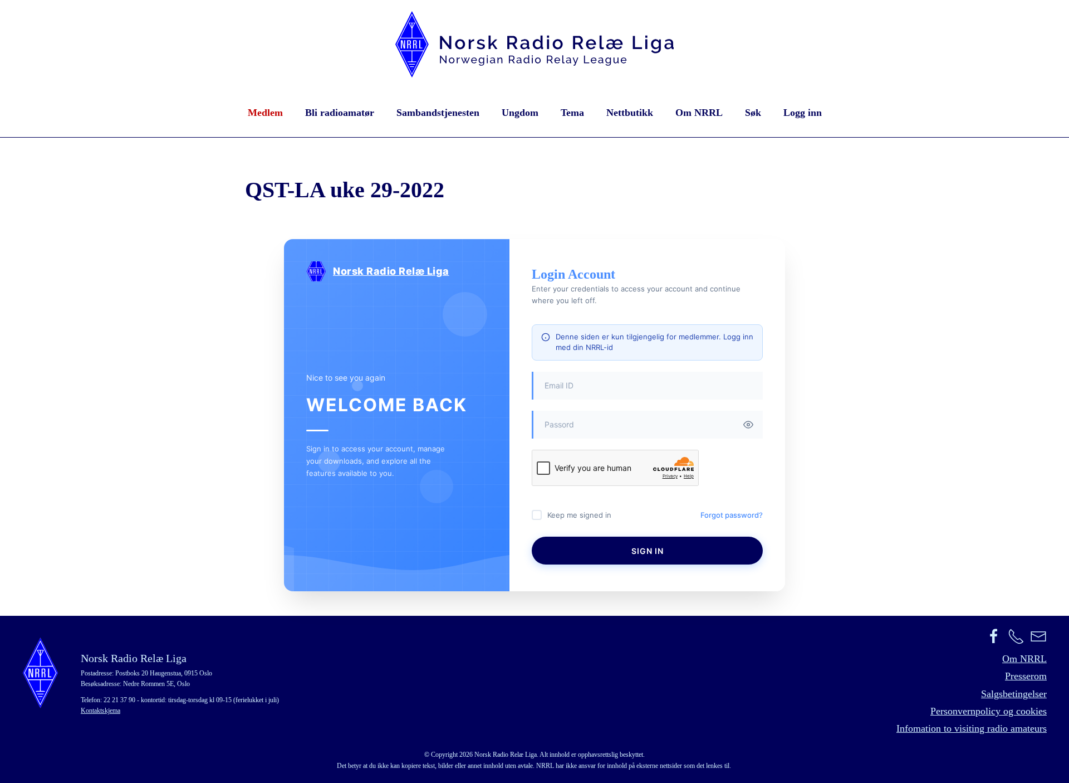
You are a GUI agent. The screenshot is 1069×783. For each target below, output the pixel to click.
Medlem (265, 112)
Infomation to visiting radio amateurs (971, 728)
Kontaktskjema (100, 710)
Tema (572, 112)
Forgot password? (731, 514)
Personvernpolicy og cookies (988, 711)
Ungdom (520, 112)
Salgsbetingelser (1014, 693)
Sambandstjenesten (437, 112)
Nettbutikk (629, 112)
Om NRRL (699, 112)
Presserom (1026, 676)
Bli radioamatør (339, 112)
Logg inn (802, 112)
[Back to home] (534, 44)
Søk (753, 112)
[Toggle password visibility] (748, 425)
